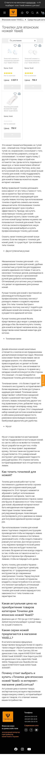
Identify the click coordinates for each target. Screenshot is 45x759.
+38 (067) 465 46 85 (30, 719)
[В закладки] (15, 46)
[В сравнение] (19, 45)
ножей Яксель (26, 319)
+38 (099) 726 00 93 (30, 721)
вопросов (31, 2)
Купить (12, 87)
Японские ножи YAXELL (13, 20)
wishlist (22, 12)
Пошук (32, 12)
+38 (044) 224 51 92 (30, 716)
